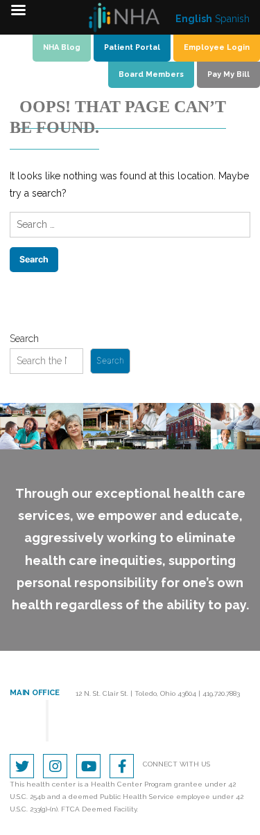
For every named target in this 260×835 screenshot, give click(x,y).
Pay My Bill (228, 74)
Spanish (232, 18)
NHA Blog (61, 47)
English (193, 18)
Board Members (151, 74)
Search (24, 338)
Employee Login (217, 47)
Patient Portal (132, 47)
